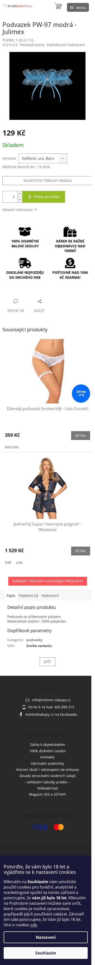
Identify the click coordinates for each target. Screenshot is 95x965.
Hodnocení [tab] (50, 595)
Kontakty (47, 757)
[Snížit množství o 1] (19, 199)
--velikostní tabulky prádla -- (47, 782)
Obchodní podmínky (47, 763)
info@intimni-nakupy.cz (51, 700)
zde (33, 924)
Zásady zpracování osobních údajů (47, 775)
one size (11, 447)
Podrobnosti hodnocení (66, 44)
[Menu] (78, 7)
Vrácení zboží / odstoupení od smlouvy (47, 769)
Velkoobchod (47, 788)
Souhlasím (45, 953)
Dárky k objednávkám (47, 744)
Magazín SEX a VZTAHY (47, 794)
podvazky (34, 640)
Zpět (47, 661)
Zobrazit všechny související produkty (47, 581)
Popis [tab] (11, 595)
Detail (80, 435)
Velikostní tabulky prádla (47, 180)
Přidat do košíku (47, 196)
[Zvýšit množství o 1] (19, 194)
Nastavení (46, 937)
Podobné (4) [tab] (28, 595)
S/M (8, 562)
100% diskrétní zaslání (47, 751)
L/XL (19, 562)
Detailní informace (17, 209)
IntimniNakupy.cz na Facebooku (51, 714)
